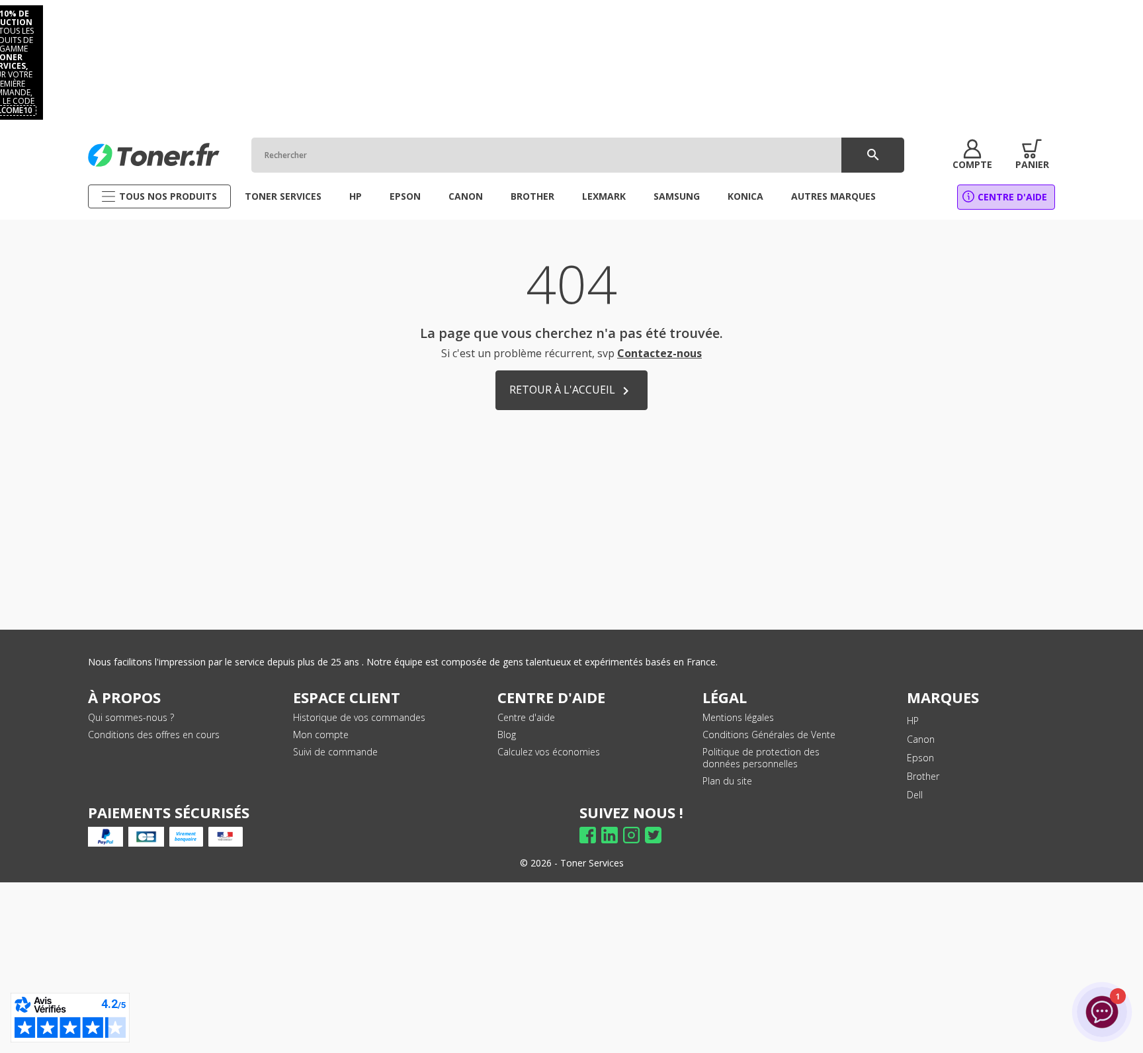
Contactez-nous (659, 353)
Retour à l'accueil (571, 390)
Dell (915, 794)
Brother (923, 776)
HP (913, 720)
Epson (920, 757)
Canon (921, 739)
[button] (972, 155)
